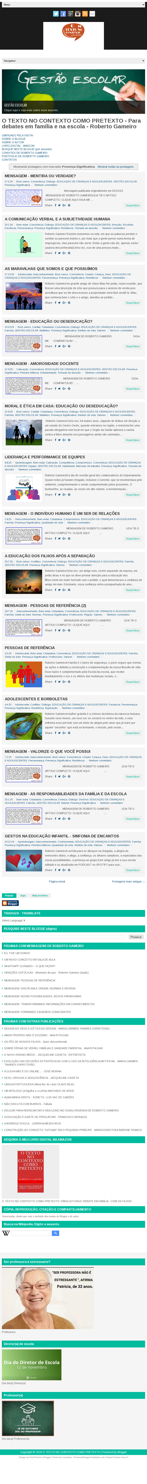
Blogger (122, 1452)
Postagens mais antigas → (128, 881)
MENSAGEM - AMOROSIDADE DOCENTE (42, 363)
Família (9, 330)
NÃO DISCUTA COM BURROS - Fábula (28, 1104)
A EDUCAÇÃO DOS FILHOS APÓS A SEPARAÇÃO (50, 556)
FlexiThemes (35, 1457)
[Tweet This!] (59, 205)
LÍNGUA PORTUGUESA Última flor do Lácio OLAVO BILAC (39, 1084)
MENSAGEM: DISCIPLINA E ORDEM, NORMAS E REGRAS (40, 988)
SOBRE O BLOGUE (14, 138)
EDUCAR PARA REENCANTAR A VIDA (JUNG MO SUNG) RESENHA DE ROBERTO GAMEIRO (61, 1110)
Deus (108, 274)
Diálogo (51, 181)
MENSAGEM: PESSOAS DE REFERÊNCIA (29, 980)
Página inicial (57, 881)
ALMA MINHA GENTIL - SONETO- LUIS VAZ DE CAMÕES (39, 1097)
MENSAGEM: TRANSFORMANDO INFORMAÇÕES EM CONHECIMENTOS (49, 1004)
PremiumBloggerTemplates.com (89, 1457)
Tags (22, 895)
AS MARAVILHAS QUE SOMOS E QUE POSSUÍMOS (51, 269)
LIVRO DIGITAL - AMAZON (18, 145)
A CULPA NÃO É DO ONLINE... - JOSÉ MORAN (32, 1071)
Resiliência (67, 228)
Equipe (32, 466)
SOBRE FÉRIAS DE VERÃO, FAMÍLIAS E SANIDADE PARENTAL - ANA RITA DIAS (53, 1048)
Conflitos (36, 561)
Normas (36, 614)
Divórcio (84, 799)
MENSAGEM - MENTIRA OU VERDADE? (40, 176)
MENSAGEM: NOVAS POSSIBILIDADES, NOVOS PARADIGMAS (42, 996)
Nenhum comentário (46, 185)
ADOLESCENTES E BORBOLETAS (36, 699)
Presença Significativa (17, 185)
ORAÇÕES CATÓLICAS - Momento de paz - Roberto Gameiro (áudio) (46, 972)
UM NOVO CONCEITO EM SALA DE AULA (29, 959)
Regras (88, 614)
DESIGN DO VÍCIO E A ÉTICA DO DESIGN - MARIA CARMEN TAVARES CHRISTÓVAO (57, 1028)
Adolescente (25, 274)
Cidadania (48, 327)
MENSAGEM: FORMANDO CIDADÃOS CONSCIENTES (37, 1011)
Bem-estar (22, 224)
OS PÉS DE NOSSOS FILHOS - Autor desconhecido (35, 1041)
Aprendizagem (23, 462)
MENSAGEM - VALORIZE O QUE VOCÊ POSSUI (47, 751)
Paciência (10, 228)
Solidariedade (48, 372)
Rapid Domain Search (117, 1457)
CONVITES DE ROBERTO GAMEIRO (24, 152)
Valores (101, 330)
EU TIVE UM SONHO (17, 953)
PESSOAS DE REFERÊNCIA (30, 648)
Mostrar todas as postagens (115, 166)
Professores (76, 614)
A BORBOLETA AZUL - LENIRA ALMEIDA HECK (32, 1123)
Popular (9, 895)
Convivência (38, 181)
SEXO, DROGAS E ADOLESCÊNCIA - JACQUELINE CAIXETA (41, 1077)
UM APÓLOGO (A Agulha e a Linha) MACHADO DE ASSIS (39, 1090)
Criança (99, 274)
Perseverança (25, 228)
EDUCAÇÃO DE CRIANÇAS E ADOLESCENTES (31, 105)
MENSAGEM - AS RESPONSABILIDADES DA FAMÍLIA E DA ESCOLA (66, 794)
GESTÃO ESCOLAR (125, 181)
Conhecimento (66, 841)
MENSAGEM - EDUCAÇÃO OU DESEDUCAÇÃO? (48, 321)
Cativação (22, 369)
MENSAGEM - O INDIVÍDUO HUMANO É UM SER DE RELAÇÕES (62, 513)
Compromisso (84, 462)
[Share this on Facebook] (55, 205)
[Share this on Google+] (64, 205)
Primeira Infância (29, 372)
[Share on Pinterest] (69, 205)
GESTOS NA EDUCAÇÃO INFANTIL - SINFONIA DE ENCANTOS (62, 836)
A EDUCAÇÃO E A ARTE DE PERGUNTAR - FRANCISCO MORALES (45, 1116)
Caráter (36, 327)
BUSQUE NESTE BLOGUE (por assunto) (27, 149)
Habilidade (68, 466)
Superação (51, 708)
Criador (89, 274)
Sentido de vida (87, 330)
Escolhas (128, 224)
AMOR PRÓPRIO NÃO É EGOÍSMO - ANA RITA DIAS (36, 1035)
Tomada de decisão (86, 228)
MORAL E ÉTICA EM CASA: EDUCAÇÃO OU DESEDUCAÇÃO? (61, 406)
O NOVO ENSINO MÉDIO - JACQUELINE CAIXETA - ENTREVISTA (44, 1054)
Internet (65, 802)
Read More (133, 205)
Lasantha (67, 1457)
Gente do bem (23, 614)
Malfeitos (45, 330)
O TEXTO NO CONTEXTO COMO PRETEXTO (71, 1452)
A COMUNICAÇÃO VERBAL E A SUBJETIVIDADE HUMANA (57, 219)
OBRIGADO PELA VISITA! (17, 135)
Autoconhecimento (43, 274)
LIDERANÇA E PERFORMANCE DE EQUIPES (45, 457)
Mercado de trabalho (88, 466)
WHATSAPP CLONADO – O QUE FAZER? (29, 966)
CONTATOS (9, 159)
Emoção (117, 224)
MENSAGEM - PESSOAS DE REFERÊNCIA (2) (45, 605)
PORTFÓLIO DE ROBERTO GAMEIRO (25, 156)
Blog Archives (40, 895)
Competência (66, 462)
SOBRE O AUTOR (13, 142)
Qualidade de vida (52, 522)
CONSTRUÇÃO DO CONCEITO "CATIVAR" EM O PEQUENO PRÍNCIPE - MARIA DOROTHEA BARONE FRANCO (73, 1129)
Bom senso (22, 181)
